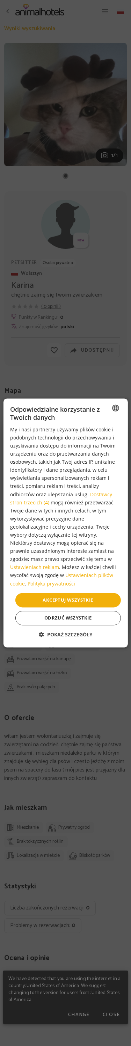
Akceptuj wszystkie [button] (68, 600)
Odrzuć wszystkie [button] (68, 618)
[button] (66, 635)
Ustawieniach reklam (34, 567)
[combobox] (115, 407)
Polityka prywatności (51, 583)
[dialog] (65, 522)
